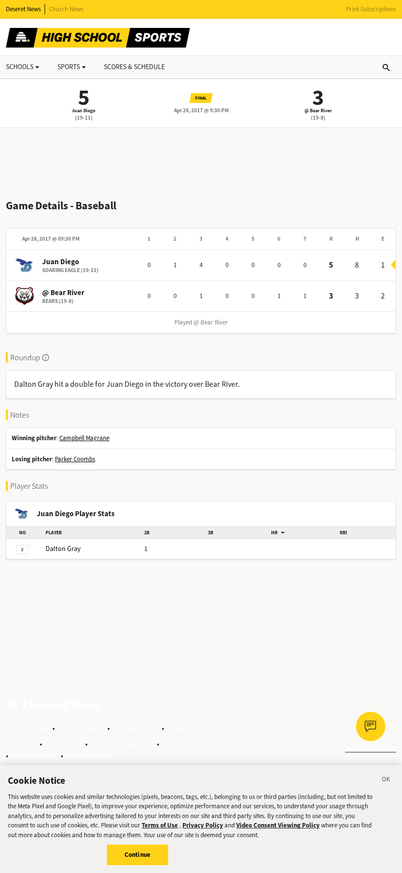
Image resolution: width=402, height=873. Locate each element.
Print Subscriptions (371, 9)
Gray (63, 548)
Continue (138, 854)
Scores (134, 67)
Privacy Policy (81, 728)
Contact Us (63, 744)
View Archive (88, 755)
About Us (21, 744)
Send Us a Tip (34, 755)
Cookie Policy (136, 728)
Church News (66, 9)
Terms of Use (27, 728)
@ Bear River (318, 110)
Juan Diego (84, 110)
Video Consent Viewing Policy (278, 825)
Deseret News (23, 9)
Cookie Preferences (200, 728)
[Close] (386, 781)
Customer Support (122, 744)
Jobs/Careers (185, 744)
